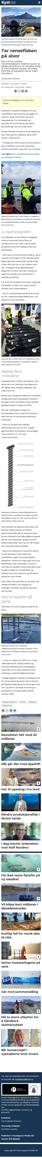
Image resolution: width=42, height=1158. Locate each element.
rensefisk (7, 706)
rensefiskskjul (9, 702)
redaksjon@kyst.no (24, 1079)
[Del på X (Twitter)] (19, 91)
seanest (33, 702)
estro (23, 702)
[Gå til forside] (18, 3)
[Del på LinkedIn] (22, 91)
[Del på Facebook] (15, 91)
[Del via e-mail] (26, 91)
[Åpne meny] (39, 2)
